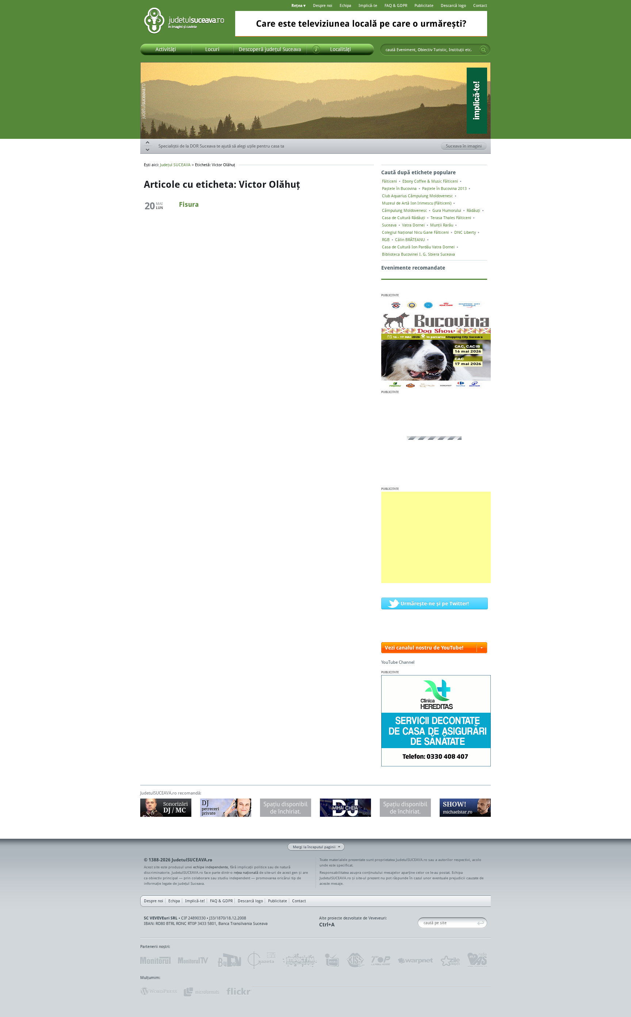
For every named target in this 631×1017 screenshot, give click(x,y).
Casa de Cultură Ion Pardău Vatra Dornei (418, 247)
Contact (480, 5)
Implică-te (368, 5)
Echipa (345, 5)
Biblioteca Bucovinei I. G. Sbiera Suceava (418, 254)
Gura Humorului (446, 210)
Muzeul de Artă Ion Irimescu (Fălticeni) (416, 203)
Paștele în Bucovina (399, 188)
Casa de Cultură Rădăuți (403, 217)
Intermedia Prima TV (332, 960)
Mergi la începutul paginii (314, 847)
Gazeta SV (262, 960)
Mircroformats (201, 991)
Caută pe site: (420, 923)
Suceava (389, 225)
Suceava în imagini (464, 146)
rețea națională (246, 872)
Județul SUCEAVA (184, 22)
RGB (386, 239)
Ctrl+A (326, 924)
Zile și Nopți (450, 960)
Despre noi (322, 5)
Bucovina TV (229, 960)
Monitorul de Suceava (155, 960)
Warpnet (415, 960)
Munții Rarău (441, 225)
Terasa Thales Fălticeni (451, 217)
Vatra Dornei (413, 225)
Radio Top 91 (381, 960)
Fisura (189, 204)
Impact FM (300, 960)
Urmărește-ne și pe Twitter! (435, 603)
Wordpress (158, 991)
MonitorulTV (193, 960)
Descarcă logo (453, 5)
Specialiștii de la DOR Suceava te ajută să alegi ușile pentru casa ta (221, 146)
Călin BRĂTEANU (410, 239)
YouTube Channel (397, 662)
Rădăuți (473, 210)
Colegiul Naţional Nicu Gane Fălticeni (415, 232)
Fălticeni (389, 181)
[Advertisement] (436, 537)
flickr (239, 991)
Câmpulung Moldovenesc (404, 210)
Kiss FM (354, 960)
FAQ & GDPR (396, 5)
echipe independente (210, 867)
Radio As (477, 960)
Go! (483, 50)
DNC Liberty (465, 232)
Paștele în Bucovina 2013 (444, 188)
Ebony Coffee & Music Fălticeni (430, 181)
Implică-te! (195, 900)
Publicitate (423, 5)
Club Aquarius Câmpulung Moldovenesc (417, 195)
